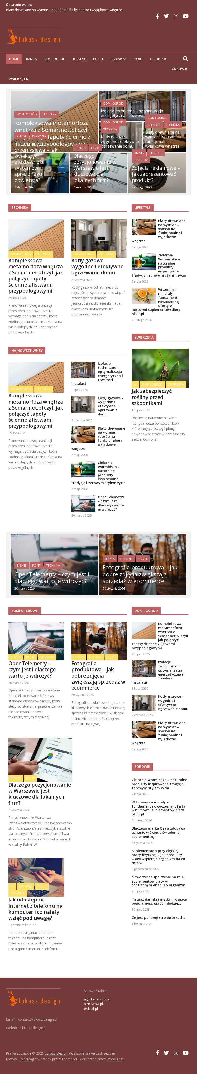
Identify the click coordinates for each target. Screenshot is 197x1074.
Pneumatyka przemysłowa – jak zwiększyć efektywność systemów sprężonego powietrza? (35, 161)
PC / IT (98, 58)
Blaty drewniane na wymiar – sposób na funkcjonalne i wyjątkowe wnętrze (64, 9)
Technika (157, 58)
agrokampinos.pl (97, 999)
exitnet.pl (91, 1008)
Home (14, 58)
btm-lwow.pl (93, 1003)
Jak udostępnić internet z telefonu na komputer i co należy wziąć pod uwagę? (35, 908)
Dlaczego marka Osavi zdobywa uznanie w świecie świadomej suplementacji (158, 832)
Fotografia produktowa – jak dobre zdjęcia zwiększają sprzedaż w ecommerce (140, 574)
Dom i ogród (54, 58)
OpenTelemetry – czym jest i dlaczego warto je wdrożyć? (111, 503)
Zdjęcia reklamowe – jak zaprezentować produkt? (156, 174)
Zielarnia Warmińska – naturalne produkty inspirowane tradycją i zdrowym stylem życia (98, 472)
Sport (137, 58)
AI (135, 385)
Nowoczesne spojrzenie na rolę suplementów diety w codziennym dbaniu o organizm (158, 881)
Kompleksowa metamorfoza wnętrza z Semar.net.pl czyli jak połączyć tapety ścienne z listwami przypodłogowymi (35, 275)
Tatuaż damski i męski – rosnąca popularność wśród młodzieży (159, 901)
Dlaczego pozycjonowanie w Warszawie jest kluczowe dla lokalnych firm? (94, 168)
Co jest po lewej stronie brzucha (158, 917)
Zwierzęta (18, 79)
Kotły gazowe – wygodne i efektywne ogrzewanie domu (120, 141)
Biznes (31, 58)
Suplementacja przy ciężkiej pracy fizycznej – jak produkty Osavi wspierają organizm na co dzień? (158, 856)
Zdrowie (179, 68)
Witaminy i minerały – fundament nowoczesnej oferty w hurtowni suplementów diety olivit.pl (158, 808)
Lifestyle (79, 58)
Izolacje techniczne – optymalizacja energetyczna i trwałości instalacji (132, 113)
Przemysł (118, 58)
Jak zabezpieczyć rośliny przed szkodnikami (152, 397)
